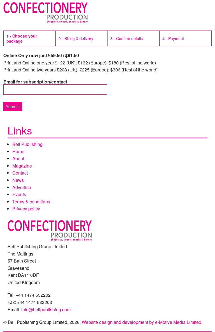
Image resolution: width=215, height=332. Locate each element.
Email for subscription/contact (35, 81)
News (18, 180)
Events (19, 194)
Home (18, 151)
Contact (20, 173)
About (18, 158)
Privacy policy (26, 208)
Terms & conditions (31, 201)
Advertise (21, 187)
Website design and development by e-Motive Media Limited (141, 322)
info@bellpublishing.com (46, 309)
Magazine (22, 165)
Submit (12, 106)
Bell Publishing (27, 144)
